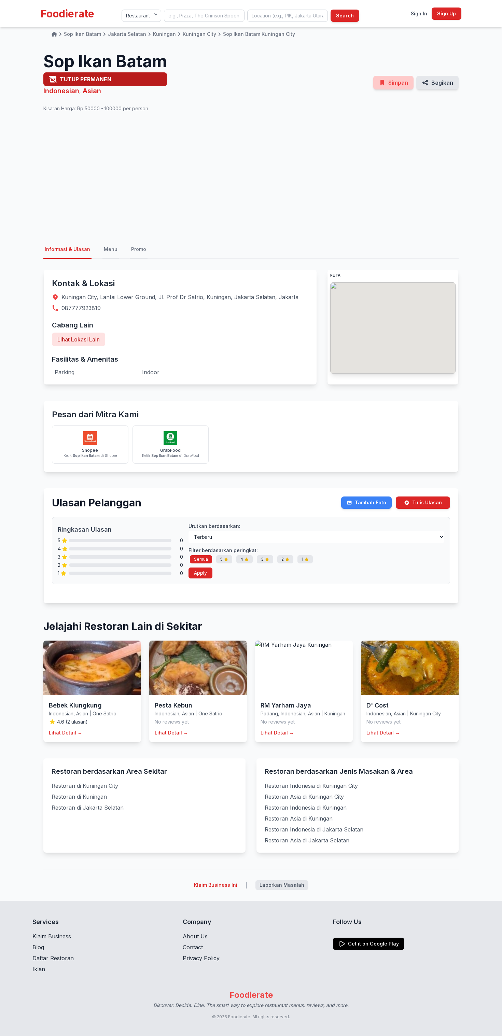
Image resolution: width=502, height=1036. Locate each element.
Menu (110, 249)
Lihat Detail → (65, 733)
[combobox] (204, 16)
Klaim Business (51, 936)
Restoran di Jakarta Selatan (88, 807)
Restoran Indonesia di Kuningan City (311, 785)
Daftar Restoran (53, 958)
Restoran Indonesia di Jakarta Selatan (314, 829)
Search (345, 15)
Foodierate (67, 14)
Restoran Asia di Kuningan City (304, 796)
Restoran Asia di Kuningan (299, 818)
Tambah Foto (370, 502)
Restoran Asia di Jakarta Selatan (307, 840)
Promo (138, 249)
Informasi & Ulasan (67, 249)
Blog (38, 947)
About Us (195, 936)
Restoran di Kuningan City (85, 785)
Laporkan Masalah (282, 885)
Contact (193, 947)
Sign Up (446, 13)
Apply (200, 573)
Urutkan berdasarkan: (214, 526)
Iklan (38, 969)
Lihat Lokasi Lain (78, 339)
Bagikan (442, 82)
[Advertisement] (251, 176)
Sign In (419, 13)
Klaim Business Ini (215, 885)
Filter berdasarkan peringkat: (223, 550)
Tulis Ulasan (427, 502)
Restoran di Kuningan (79, 796)
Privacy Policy (201, 958)
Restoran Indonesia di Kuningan (306, 807)
